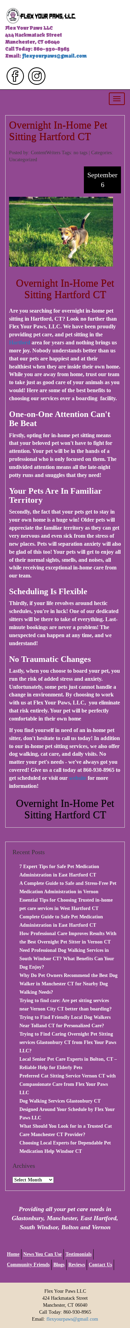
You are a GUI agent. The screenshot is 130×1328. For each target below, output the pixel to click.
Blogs (58, 1264)
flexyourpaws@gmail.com (54, 56)
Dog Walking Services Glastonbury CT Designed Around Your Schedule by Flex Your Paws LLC (67, 1109)
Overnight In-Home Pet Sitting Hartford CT (58, 130)
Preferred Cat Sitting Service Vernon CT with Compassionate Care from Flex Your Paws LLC (67, 1084)
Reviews (76, 1264)
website (77, 778)
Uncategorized (23, 159)
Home (13, 1254)
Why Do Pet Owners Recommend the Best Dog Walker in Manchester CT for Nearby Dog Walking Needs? (68, 984)
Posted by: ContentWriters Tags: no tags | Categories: (61, 152)
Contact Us (100, 1264)
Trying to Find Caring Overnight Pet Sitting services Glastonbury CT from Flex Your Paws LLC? (67, 1042)
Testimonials (79, 1254)
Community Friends (28, 1264)
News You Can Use (42, 1254)
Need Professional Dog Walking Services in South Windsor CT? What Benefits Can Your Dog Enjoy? (66, 959)
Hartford (19, 342)
